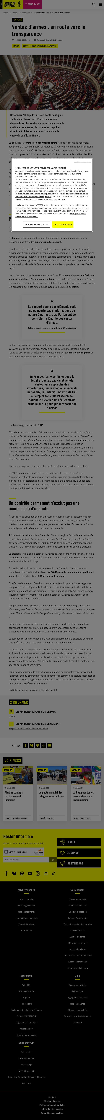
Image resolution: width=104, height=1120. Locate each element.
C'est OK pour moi (62, 224)
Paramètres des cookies (37, 224)
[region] (52, 195)
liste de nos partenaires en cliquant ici (36, 193)
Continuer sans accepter (82, 162)
